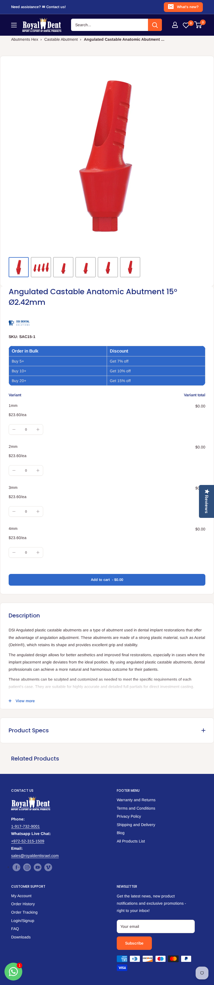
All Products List (131, 841)
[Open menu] (14, 25)
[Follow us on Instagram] (27, 867)
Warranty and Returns (136, 800)
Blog (121, 833)
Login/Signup (22, 920)
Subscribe (134, 943)
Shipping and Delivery (136, 824)
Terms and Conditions (136, 808)
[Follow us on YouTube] (38, 867)
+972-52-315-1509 (27, 841)
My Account (21, 896)
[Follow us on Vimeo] (48, 867)
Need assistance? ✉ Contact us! (38, 7)
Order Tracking (24, 912)
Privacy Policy (129, 816)
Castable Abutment (61, 39)
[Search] (155, 25)
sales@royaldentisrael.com (35, 855)
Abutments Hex (24, 39)
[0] (198, 24)
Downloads (21, 937)
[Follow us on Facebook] (16, 867)
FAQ (15, 928)
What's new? (188, 7)
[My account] (175, 25)
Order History (23, 904)
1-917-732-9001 (25, 826)
